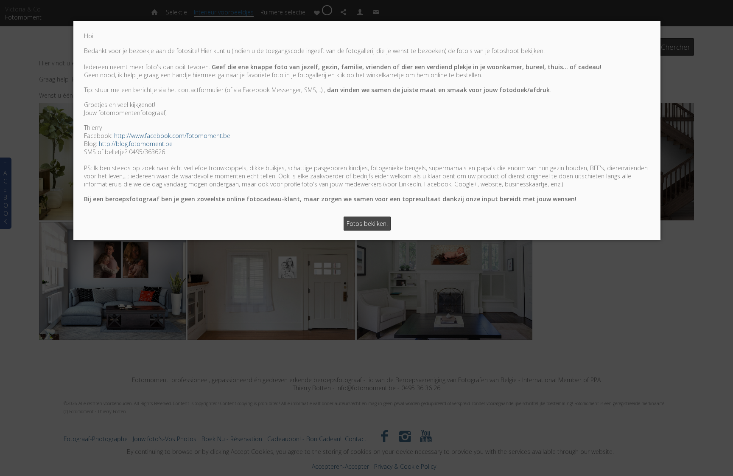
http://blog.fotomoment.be (136, 144)
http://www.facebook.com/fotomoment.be (172, 136)
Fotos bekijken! (367, 224)
